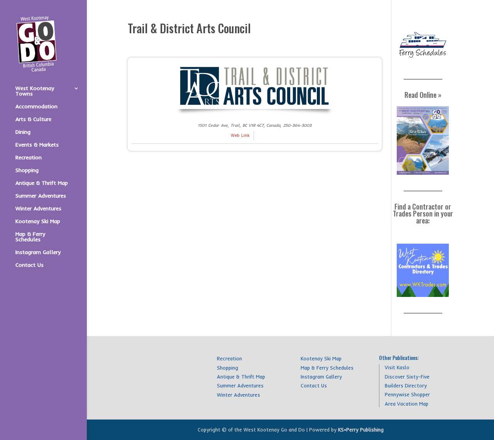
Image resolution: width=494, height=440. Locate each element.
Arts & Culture (33, 119)
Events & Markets (37, 145)
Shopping (27, 170)
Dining (22, 132)
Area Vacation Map (406, 404)
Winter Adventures (38, 209)
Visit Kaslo (397, 367)
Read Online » (423, 95)
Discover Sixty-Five (407, 376)
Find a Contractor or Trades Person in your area (423, 213)
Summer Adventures (40, 196)
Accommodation (36, 107)
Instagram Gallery (38, 252)
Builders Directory (406, 385)
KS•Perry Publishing (361, 429)
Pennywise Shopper (407, 394)
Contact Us (29, 265)
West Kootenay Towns (34, 91)
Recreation (28, 158)
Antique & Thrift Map (41, 183)
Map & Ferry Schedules (30, 237)
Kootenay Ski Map (37, 221)
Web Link (240, 135)
